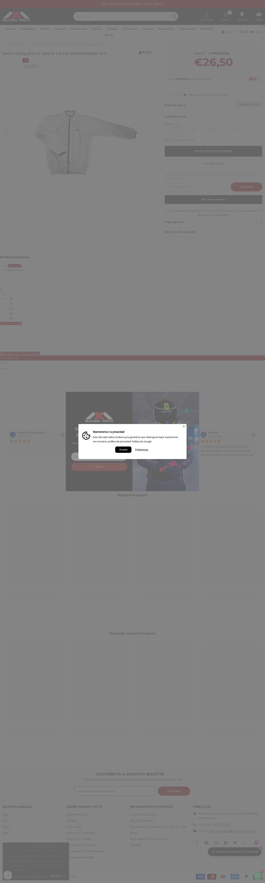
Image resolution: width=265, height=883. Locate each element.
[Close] (184, 426)
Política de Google (142, 441)
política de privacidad (119, 441)
